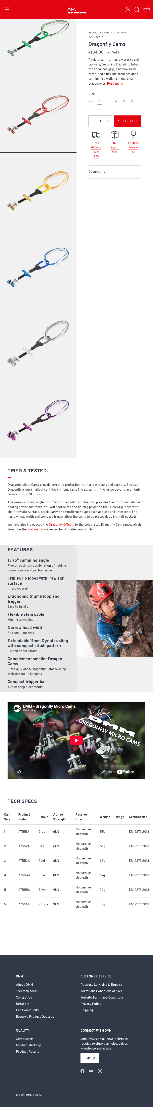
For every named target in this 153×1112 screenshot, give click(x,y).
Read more (115, 84)
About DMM (24, 985)
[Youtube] (91, 1071)
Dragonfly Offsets (61, 525)
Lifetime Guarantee (133, 148)
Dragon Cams (36, 530)
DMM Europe (34, 1095)
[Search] (136, 10)
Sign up (89, 1058)
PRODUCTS (95, 32)
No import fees (115, 148)
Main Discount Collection (108, 35)
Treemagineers (27, 991)
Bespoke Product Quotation (36, 1017)
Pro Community (27, 1010)
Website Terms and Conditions (102, 998)
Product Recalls (27, 1052)
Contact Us (24, 998)
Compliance (24, 1039)
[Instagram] (100, 1071)
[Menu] (7, 9)
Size (91, 94)
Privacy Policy (90, 1004)
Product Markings (28, 1046)
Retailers (22, 1004)
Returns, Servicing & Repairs (101, 985)
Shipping (86, 1010)
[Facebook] (82, 1071)
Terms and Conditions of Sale (101, 991)
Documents (96, 172)
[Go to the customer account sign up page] (128, 10)
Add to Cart (128, 121)
